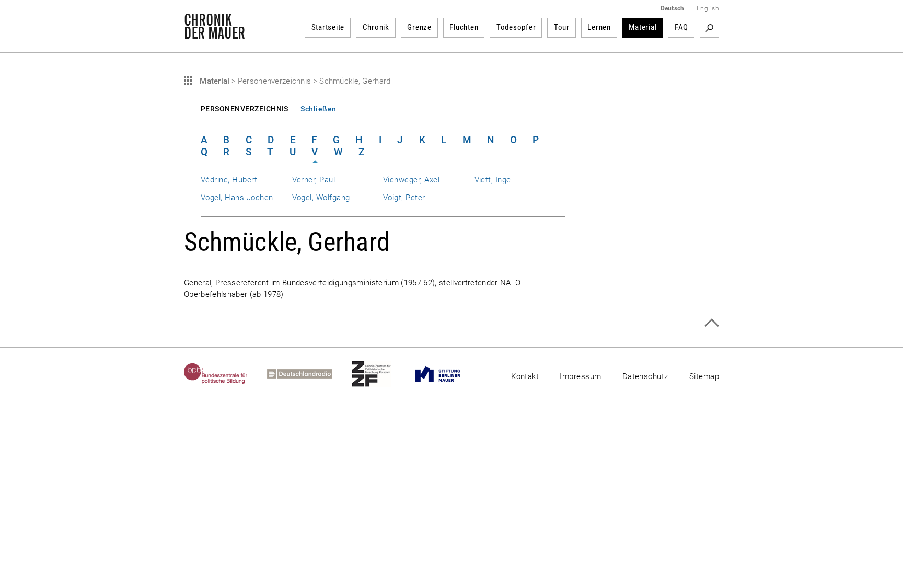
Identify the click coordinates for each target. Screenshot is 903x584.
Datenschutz (645, 376)
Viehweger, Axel (411, 180)
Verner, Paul (313, 180)
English (708, 8)
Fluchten (463, 27)
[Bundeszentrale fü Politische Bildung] (225, 374)
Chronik (376, 27)
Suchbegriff (709, 28)
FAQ (681, 27)
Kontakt (525, 376)
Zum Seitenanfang (711, 322)
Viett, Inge (492, 180)
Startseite (328, 27)
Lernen (599, 27)
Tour (562, 27)
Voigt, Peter (404, 197)
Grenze (419, 27)
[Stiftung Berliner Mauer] (447, 374)
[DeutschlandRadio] (309, 374)
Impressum (580, 376)
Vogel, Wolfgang (321, 197)
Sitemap (704, 376)
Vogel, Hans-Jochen (237, 197)
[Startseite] (214, 33)
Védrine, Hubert (229, 180)
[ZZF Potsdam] (381, 374)
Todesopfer (516, 27)
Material (642, 27)
